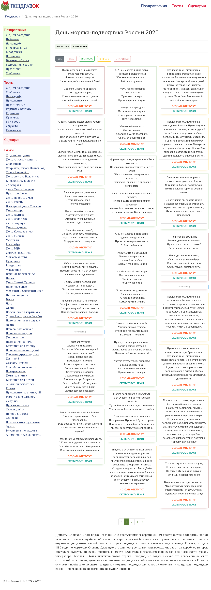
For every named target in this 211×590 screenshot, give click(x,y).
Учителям (12, 240)
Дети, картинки (16, 375)
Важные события (17, 60)
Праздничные (15, 104)
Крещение (13, 261)
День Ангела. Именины (21, 159)
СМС (71, 59)
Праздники (13, 69)
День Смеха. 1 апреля (20, 189)
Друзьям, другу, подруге (22, 354)
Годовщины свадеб (19, 64)
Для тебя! (12, 358)
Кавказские (13, 130)
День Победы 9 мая (19, 197)
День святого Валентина (23, 176)
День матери (14, 210)
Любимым (12, 39)
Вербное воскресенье (20, 273)
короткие (63, 46)
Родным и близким (18, 109)
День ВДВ (13, 248)
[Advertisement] (27, 495)
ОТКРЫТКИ (122, 59)
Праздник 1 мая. (16, 193)
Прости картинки (17, 405)
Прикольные (14, 100)
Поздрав (25, 6)
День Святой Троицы (20, 282)
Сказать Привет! (17, 362)
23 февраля (13, 185)
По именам (13, 56)
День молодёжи (17, 218)
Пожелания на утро (19, 333)
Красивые (12, 117)
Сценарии (197, 5)
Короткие (12, 113)
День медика (15, 214)
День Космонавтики (19, 231)
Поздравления (154, 5)
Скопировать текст (80, 111)
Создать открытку (80, 106)
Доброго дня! (15, 337)
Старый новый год (18, 172)
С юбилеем (13, 73)
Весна (10, 299)
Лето (9, 303)
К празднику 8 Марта (20, 180)
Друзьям (12, 126)
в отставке (80, 46)
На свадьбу (13, 43)
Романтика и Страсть (20, 396)
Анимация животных (20, 384)
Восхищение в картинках (23, 312)
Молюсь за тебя (16, 257)
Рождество (13, 265)
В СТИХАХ (86, 59)
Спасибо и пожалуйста (21, 367)
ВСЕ (60, 59)
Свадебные (13, 163)
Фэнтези (12, 417)
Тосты (177, 5)
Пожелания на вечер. (20, 329)
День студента (16, 227)
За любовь (13, 121)
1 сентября (13, 244)
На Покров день (17, 295)
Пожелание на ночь (19, 341)
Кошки (10, 388)
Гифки (9, 150)
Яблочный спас (16, 286)
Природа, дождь (17, 413)
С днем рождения (18, 35)
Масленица (13, 269)
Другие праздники (18, 252)
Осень (10, 307)
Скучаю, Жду (15, 409)
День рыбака (15, 235)
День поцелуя (15, 223)
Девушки (12, 401)
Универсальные (16, 47)
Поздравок (12, 16)
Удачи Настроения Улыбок (24, 316)
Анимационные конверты (23, 434)
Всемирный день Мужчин (23, 206)
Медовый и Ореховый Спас (24, 290)
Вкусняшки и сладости (21, 430)
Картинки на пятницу (20, 345)
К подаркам (14, 52)
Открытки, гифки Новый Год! (25, 168)
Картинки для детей (20, 379)
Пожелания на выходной (22, 350)
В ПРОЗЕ (104, 59)
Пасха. (10, 278)
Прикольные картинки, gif (23, 392)
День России (14, 201)
